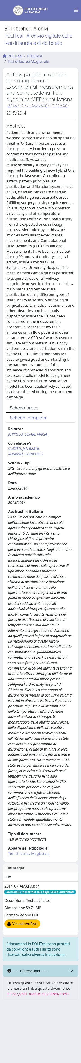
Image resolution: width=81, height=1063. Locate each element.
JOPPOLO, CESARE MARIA (27, 434)
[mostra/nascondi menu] (76, 10)
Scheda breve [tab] (24, 408)
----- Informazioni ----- (29, 971)
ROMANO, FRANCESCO (25, 454)
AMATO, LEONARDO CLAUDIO (37, 105)
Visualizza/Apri (24, 923)
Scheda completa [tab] (28, 417)
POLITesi (14, 56)
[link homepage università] (27, 10)
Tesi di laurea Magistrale (28, 61)
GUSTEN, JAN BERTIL (24, 448)
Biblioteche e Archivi (26, 28)
